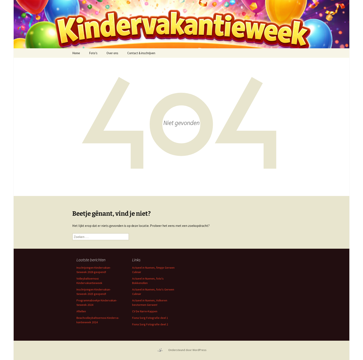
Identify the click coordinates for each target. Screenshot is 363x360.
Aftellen (81, 311)
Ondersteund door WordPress (187, 350)
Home (76, 53)
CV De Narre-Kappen (144, 311)
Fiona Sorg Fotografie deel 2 (150, 324)
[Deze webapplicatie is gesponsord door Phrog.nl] (160, 350)
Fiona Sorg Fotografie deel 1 (150, 318)
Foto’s (93, 53)
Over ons (112, 53)
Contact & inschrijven (141, 53)
